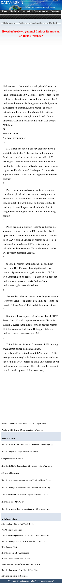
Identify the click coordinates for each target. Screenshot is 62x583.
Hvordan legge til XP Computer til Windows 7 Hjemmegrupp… (28, 444)
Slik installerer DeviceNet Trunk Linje (17, 524)
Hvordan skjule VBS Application (15, 552)
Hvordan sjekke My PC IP (12, 501)
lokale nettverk (38, 22)
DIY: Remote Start (9, 547)
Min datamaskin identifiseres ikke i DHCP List (21, 564)
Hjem (4, 11)
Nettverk (26, 11)
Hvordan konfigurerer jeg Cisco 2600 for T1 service (23, 541)
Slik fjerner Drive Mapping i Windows (26, 429)
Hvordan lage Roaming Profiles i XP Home (19, 451)
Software (55, 11)
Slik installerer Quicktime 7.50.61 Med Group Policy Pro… (26, 535)
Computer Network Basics (12, 458)
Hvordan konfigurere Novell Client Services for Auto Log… (26, 487)
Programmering (41, 11)
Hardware (14, 11)
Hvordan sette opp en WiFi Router (16, 558)
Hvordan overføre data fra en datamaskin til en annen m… (25, 509)
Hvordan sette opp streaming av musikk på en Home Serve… (27, 480)
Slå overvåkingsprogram (11, 473)
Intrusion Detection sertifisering (14, 575)
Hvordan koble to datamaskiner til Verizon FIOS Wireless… (26, 465)
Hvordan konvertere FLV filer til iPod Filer (19, 570)
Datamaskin (9, 22)
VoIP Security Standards (11, 529)
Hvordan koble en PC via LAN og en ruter (28, 423)
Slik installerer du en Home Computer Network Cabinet (25, 494)
